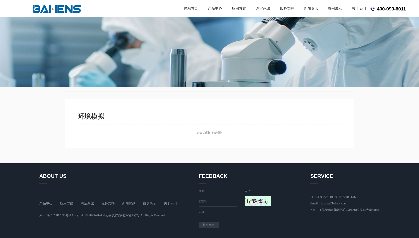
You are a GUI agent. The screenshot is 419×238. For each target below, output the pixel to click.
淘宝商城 (263, 8)
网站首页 (191, 8)
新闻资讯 (311, 8)
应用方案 (239, 8)
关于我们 (359, 8)
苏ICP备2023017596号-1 (55, 215)
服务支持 (287, 8)
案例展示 (335, 8)
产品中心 (215, 8)
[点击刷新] (258, 201)
